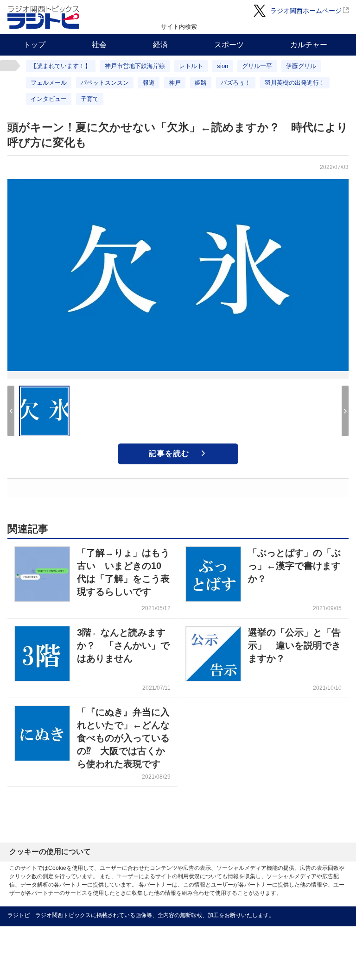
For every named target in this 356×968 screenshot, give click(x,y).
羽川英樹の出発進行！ (295, 82)
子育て (90, 98)
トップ (34, 45)
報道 (149, 82)
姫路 (201, 82)
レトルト (191, 65)
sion (222, 65)
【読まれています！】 (61, 65)
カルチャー (308, 45)
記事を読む (169, 453)
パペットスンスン (105, 82)
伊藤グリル (301, 65)
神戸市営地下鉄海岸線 (135, 65)
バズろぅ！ (236, 82)
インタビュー (49, 98)
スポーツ (229, 45)
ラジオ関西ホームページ (306, 10)
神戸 (175, 82)
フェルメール (49, 82)
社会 (99, 45)
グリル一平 (257, 65)
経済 (160, 45)
